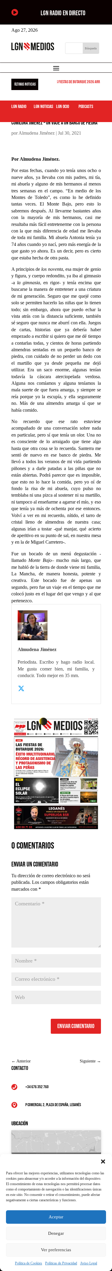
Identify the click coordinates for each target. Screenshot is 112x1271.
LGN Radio (18, 107)
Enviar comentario (75, 1026)
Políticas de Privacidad (61, 1263)
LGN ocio (62, 107)
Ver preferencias (56, 1249)
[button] (103, 1161)
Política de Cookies (28, 1263)
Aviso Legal (88, 1263)
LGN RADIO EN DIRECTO (63, 13)
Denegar (56, 1233)
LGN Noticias (43, 107)
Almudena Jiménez (37, 133)
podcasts (86, 107)
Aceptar (56, 1216)
